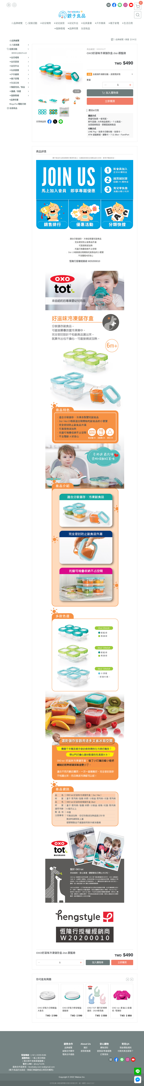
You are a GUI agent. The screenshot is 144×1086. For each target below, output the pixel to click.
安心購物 (104, 1044)
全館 (89, 74)
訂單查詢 (104, 1054)
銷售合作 (68, 1044)
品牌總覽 (68, 1048)
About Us (86, 1044)
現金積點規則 (125, 1048)
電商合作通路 (68, 1054)
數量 (89, 80)
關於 (86, 1048)
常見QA (126, 1044)
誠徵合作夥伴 (68, 1051)
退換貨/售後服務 (104, 1051)
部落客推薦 (86, 1051)
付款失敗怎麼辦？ (125, 1051)
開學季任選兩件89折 (19, 53)
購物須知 (104, 1048)
